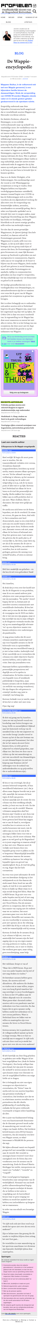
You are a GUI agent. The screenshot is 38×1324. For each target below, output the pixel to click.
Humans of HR (31, 17)
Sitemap (23, 1320)
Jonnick (25, 79)
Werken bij (19, 1322)
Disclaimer (14, 1320)
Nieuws (11, 17)
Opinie (19, 17)
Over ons (6, 1320)
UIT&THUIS (28, 22)
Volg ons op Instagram (19, 392)
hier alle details (10, 1313)
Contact (31, 1320)
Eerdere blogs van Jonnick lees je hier (23, 41)
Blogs (8, 22)
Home (3, 17)
